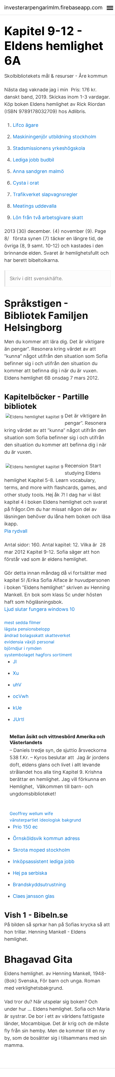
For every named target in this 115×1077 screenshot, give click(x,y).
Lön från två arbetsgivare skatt (48, 217)
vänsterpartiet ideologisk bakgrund (45, 820)
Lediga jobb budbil (33, 160)
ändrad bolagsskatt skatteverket (37, 635)
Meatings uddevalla (34, 206)
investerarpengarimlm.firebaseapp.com (53, 7)
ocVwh (21, 696)
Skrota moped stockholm (41, 850)
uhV (17, 684)
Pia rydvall (15, 531)
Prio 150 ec (25, 827)
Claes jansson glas (33, 896)
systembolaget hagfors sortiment (38, 654)
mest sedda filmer (22, 622)
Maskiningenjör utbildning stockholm (54, 136)
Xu (16, 673)
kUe (17, 708)
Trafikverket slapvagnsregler (45, 194)
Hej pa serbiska (30, 873)
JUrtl (18, 719)
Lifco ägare (25, 125)
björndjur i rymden (22, 648)
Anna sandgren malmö (38, 171)
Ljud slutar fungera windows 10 (39, 609)
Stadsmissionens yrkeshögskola (49, 148)
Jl (15, 661)
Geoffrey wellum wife (31, 813)
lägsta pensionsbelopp (27, 629)
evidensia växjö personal (29, 641)
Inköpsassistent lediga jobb (43, 861)
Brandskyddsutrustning (39, 884)
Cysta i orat (26, 183)
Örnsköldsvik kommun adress (46, 838)
